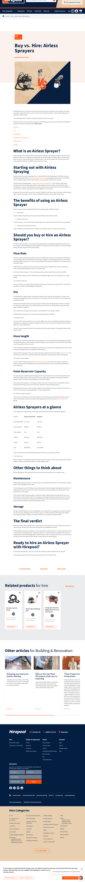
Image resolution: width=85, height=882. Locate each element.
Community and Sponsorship (49, 751)
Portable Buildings (47, 815)
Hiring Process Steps (31, 751)
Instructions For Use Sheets (16, 745)
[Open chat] (80, 877)
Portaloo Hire (59, 795)
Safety (44, 830)
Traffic (61, 815)
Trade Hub (37, 11)
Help (60, 751)
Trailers (62, 818)
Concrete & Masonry (14, 829)
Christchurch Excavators (17, 842)
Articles (8, 16)
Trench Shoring (63, 831)
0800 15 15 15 (51, 732)
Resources (28, 748)
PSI (14, 130)
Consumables (12, 832)
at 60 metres (64, 353)
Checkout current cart (26, 878)
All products (69, 586)
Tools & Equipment (47, 839)
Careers (44, 748)
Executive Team (46, 745)
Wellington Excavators (16, 841)
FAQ (43, 757)
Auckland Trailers (66, 820)
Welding (62, 828)
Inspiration (21, 11)
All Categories (41, 851)
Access (11, 815)
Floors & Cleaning (30, 818)
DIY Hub (29, 11)
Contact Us (36, 732)
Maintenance (17, 141)
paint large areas (62, 399)
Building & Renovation (14, 823)
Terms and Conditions (15, 802)
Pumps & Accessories (48, 827)
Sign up (61, 745)
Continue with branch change (72, 878)
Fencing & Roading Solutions (33, 815)
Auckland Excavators (16, 839)
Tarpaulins (45, 836)
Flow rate (16, 127)
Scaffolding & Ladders (48, 833)
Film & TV (51, 795)
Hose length (16, 134)
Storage (15, 144)
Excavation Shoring (42, 795)
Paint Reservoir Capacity (20, 137)
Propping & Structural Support (50, 824)
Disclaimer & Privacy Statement (32, 802)
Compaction (12, 826)
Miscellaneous (29, 834)
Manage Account (63, 748)
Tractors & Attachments (49, 842)
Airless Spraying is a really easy (37, 178)
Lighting (28, 832)
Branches (64, 732)
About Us (46, 11)
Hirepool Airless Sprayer (40, 362)
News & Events (46, 754)
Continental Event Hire (29, 795)
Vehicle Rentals (17, 795)
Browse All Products (14, 742)
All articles (44, 569)
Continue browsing (10, 878)
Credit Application (46, 759)
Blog (12, 16)
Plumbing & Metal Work (32, 840)
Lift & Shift (28, 829)
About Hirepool (46, 742)
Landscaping (29, 826)
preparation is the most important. (42, 183)
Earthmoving (12, 837)
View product (11, 627)
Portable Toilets (47, 821)
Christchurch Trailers (67, 823)
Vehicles (62, 837)
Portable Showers (47, 818)
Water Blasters (63, 826)
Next (61, 569)
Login (60, 742)
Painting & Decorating (31, 837)
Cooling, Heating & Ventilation (16, 834)
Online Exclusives (59, 11)
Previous (24, 569)
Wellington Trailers (66, 821)
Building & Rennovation (22, 57)
